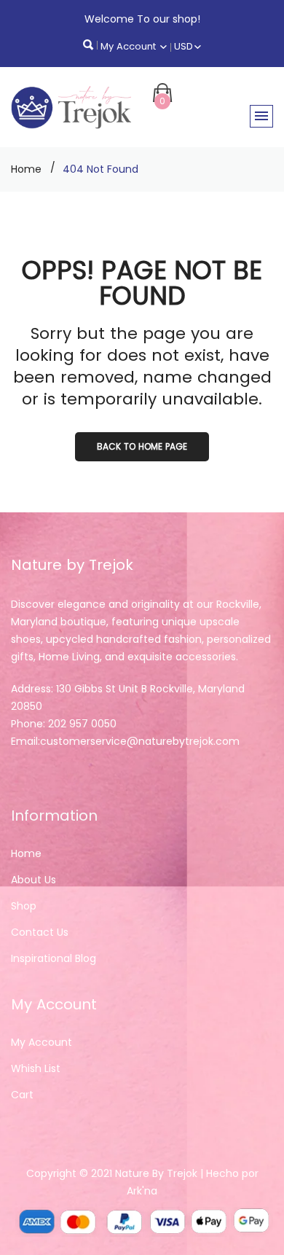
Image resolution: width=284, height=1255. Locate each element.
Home (26, 169)
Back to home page (142, 446)
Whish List (35, 1068)
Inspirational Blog (53, 958)
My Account (129, 46)
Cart (22, 1094)
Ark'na (142, 1191)
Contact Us (39, 932)
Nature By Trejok (156, 1173)
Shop (23, 906)
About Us (33, 879)
